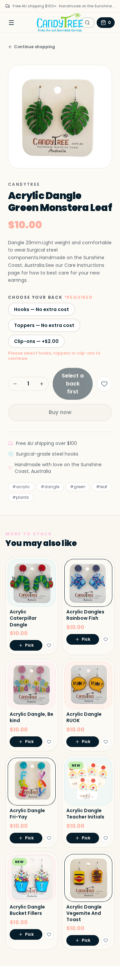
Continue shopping (34, 47)
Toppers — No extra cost (44, 325)
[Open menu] (11, 23)
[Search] (87, 22)
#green (77, 486)
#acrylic (21, 486)
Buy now (60, 412)
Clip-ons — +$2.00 (36, 341)
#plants (20, 497)
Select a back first (73, 383)
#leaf (101, 486)
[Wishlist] (104, 383)
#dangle (50, 486)
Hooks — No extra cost (41, 309)
